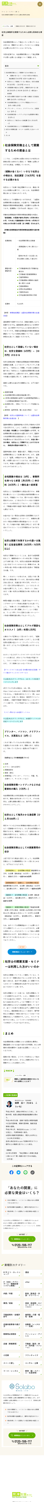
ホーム (3, 11)
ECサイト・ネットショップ (11, 1273)
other (27, 1281)
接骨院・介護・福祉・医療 (32, 1315)
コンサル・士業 (13, 11)
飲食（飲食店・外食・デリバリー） (32, 1294)
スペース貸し (8, 1363)
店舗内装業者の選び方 (11, 1325)
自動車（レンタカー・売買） (32, 1325)
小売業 (6, 1355)
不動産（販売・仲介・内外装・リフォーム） (33, 1345)
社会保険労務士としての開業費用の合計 (20, 126)
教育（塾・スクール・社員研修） (32, 1371)
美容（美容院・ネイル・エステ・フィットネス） (33, 1305)
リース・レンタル (10, 1370)
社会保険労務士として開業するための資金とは (21, 73)
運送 (27, 1272)
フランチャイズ (31, 1355)
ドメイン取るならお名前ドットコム (16, 712)
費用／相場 (8, 1303)
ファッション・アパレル (33, 1335)
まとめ (8, 135)
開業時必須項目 (9, 1334)
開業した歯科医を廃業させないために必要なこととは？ (26, 1080)
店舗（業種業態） (10, 1343)
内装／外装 (8, 1293)
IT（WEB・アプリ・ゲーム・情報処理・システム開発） (11, 1283)
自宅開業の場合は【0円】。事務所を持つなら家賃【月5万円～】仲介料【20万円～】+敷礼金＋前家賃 (22, 90)
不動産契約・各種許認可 (11, 1315)
